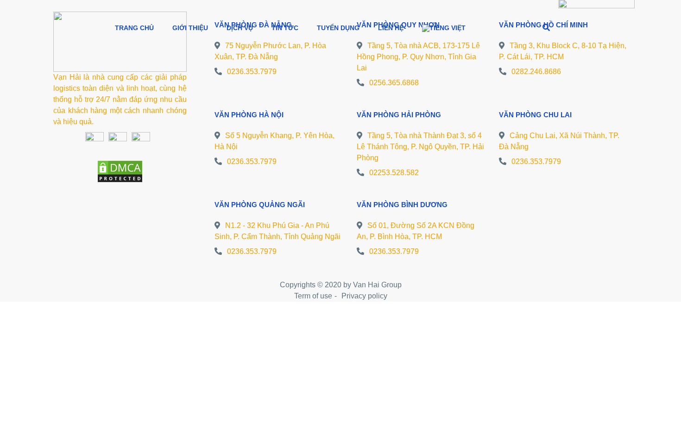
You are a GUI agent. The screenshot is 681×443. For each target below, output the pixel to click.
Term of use (313, 296)
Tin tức (284, 28)
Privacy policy (364, 296)
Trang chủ (134, 28)
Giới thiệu (190, 28)
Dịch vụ (240, 28)
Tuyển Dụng (338, 28)
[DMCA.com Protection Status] (120, 171)
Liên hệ (391, 28)
